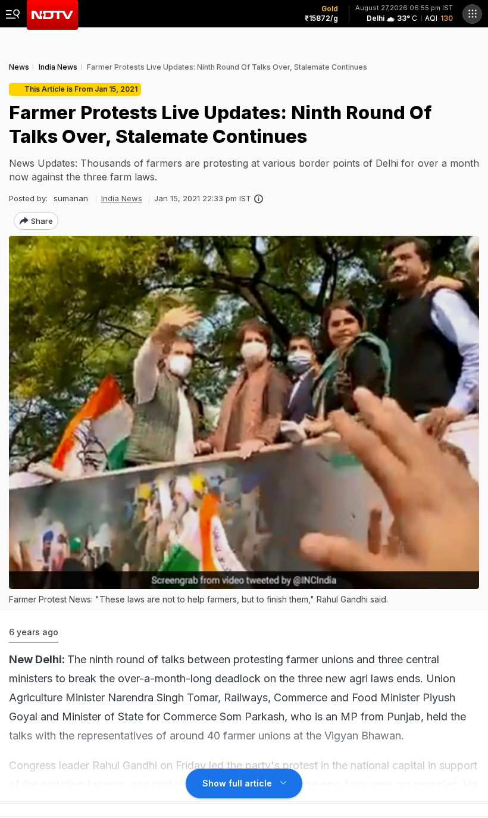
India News (121, 198)
